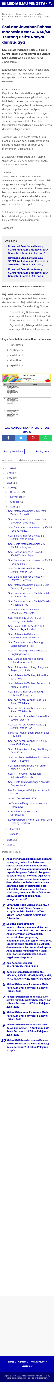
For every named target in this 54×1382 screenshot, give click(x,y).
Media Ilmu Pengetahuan (32, 1376)
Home (11, 1362)
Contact (22, 1362)
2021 (10, 482)
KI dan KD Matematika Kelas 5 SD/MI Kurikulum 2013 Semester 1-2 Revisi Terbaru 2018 (27, 987)
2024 (10, 478)
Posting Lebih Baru (13, 451)
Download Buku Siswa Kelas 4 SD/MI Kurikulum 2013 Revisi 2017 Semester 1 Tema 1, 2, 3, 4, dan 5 (28, 250)
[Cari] (50, 3)
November (16, 496)
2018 (10, 844)
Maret (13, 829)
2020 (10, 487)
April (13, 506)
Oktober (15, 501)
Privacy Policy (37, 1362)
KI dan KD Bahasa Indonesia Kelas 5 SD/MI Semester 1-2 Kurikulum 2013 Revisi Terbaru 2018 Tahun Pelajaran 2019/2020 (27, 1045)
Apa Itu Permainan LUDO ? (23, 798)
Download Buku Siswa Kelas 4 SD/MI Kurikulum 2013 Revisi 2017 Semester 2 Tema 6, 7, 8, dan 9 (28, 261)
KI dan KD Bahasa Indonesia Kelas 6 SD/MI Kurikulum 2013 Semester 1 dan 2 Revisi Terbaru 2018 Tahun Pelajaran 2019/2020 (28, 1001)
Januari (14, 833)
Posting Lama (42, 451)
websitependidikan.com (16, 1378)
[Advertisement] (27, 1173)
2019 (10, 839)
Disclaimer (27, 1366)
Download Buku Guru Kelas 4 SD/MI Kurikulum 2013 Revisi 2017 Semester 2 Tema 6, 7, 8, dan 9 (28, 272)
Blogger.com (42, 1378)
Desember (16, 492)
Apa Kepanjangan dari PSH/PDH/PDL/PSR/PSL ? (22, 965)
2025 (10, 473)
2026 (10, 468)
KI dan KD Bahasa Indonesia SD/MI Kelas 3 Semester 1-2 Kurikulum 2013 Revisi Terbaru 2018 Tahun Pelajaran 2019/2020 (28, 1029)
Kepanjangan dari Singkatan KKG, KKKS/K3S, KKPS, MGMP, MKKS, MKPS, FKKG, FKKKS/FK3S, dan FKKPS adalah (29, 975)
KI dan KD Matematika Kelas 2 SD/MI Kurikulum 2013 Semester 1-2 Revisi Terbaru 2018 (27, 1015)
